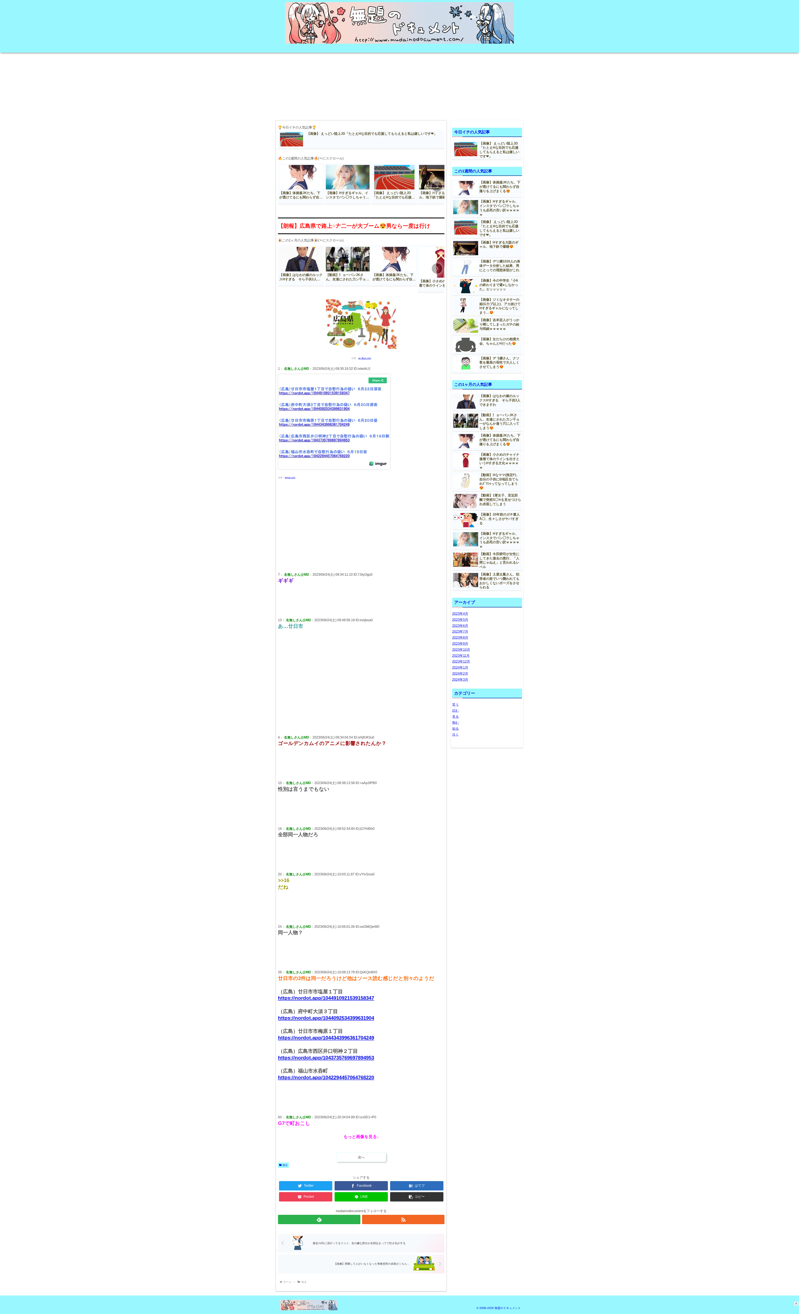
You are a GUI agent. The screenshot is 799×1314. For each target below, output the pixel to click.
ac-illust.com (364, 358)
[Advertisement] (399, 85)
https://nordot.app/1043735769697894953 (326, 1057)
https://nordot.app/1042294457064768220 (326, 1077)
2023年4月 (460, 613)
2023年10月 (461, 649)
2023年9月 (460, 643)
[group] (301, 183)
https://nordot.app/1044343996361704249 (326, 1038)
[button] (437, 186)
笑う (455, 704)
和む (455, 722)
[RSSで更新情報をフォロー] (403, 1219)
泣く (455, 734)
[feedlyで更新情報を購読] (319, 1219)
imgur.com (290, 477)
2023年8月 (460, 637)
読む (455, 710)
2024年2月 (460, 673)
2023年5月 (460, 619)
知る (285, 1165)
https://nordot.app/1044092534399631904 (326, 1018)
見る (455, 716)
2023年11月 (461, 655)
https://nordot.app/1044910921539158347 (326, 998)
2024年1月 (460, 667)
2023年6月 (460, 625)
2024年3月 (460, 679)
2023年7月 (460, 631)
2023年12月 (461, 661)
